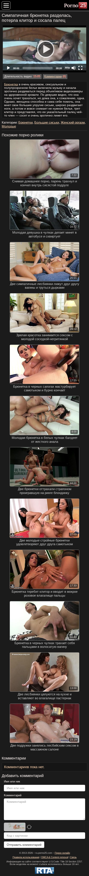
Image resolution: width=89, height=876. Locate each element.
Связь (73, 857)
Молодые (9, 126)
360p (67, 67)
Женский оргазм (73, 122)
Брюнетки (25, 122)
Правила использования (26, 857)
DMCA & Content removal (54, 857)
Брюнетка (11, 84)
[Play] (44, 49)
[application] (44, 48)
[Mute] (73, 68)
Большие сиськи (46, 122)
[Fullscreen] (80, 68)
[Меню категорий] (6, 5)
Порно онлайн (62, 853)
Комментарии (53, 76)
